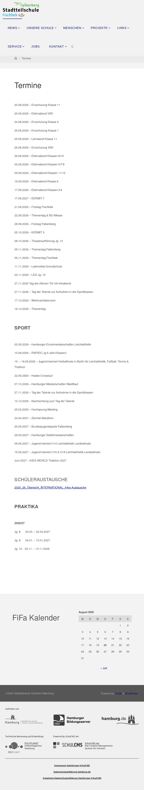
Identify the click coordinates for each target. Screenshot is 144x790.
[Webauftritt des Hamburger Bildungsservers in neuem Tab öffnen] (72, 720)
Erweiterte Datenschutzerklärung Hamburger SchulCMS (72, 778)
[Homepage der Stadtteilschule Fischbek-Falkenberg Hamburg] (21, 9)
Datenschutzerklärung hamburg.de (72, 771)
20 (105, 645)
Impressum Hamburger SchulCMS (72, 765)
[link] (73, 46)
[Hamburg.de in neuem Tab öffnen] (120, 720)
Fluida (118, 693)
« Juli (103, 668)
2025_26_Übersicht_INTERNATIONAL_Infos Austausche (50, 487)
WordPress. (131, 693)
